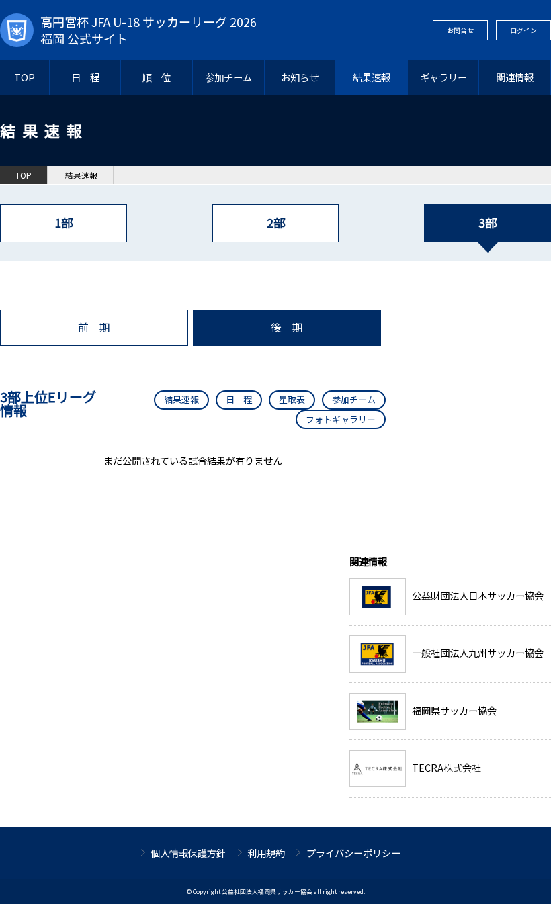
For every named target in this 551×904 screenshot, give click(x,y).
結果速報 (371, 77)
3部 (487, 222)
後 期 (287, 327)
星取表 (292, 399)
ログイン (523, 30)
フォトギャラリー (341, 419)
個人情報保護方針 (188, 853)
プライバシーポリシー (353, 853)
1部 (63, 222)
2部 (276, 222)
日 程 (85, 77)
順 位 (156, 77)
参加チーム (228, 77)
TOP (24, 77)
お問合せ (460, 30)
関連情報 (515, 77)
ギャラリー (443, 77)
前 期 (94, 327)
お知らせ (300, 77)
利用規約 (266, 853)
